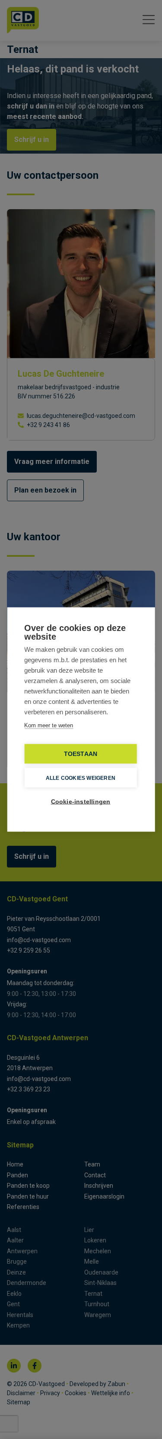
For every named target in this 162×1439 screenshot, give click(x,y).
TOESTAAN (81, 754)
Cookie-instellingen (81, 801)
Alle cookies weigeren (80, 778)
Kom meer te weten (48, 725)
